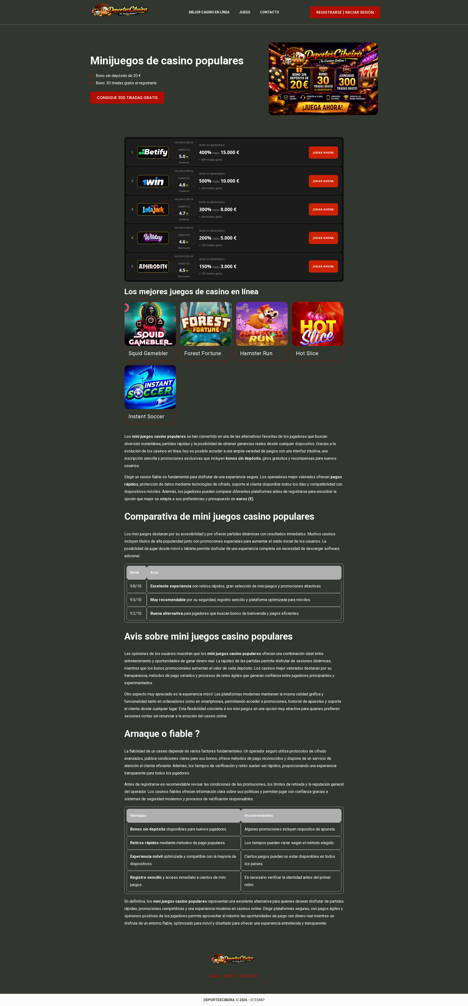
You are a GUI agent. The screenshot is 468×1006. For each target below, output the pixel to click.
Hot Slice (307, 353)
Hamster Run (256, 353)
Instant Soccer (146, 416)
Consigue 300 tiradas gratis (127, 97)
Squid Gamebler (148, 353)
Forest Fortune (202, 353)
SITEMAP (257, 1000)
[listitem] (234, 152)
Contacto (269, 12)
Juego (244, 12)
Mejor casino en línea (209, 12)
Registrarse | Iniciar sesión (345, 12)
